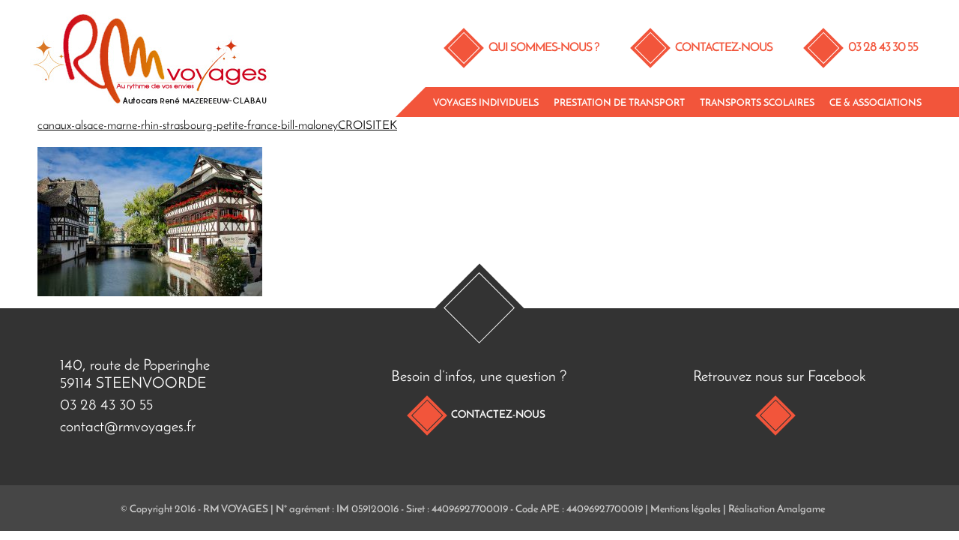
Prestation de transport (619, 103)
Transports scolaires (757, 103)
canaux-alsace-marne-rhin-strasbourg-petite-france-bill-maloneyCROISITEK (217, 126)
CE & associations (875, 103)
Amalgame (801, 509)
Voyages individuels (486, 103)
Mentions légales (685, 509)
